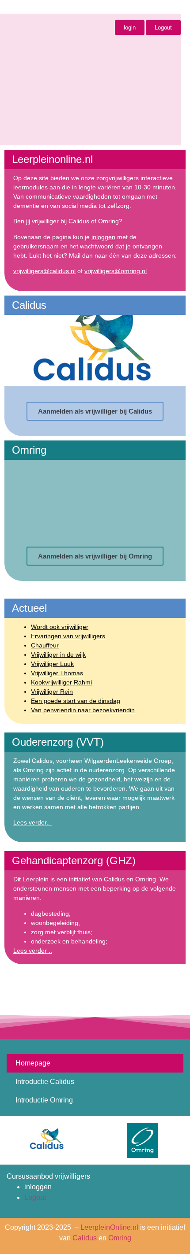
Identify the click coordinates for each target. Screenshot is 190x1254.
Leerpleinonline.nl (58, 7)
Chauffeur (45, 645)
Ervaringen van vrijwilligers (68, 636)
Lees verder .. (32, 950)
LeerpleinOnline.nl (109, 1227)
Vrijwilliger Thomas (57, 673)
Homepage (32, 1063)
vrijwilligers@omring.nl (115, 270)
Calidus (84, 1238)
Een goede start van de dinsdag (75, 700)
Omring (119, 1238)
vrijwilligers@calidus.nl (44, 270)
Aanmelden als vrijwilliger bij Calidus (95, 411)
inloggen (103, 236)
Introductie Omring (44, 1100)
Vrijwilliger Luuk (52, 663)
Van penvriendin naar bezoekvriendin (83, 710)
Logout (35, 1197)
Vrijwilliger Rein (52, 691)
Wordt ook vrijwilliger (59, 626)
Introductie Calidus (44, 1081)
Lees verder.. (32, 822)
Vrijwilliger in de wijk (58, 654)
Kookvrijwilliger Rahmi (61, 682)
